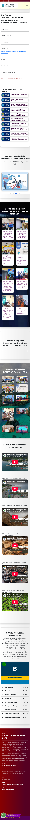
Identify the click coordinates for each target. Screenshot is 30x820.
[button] (10, 193)
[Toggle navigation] (26, 5)
